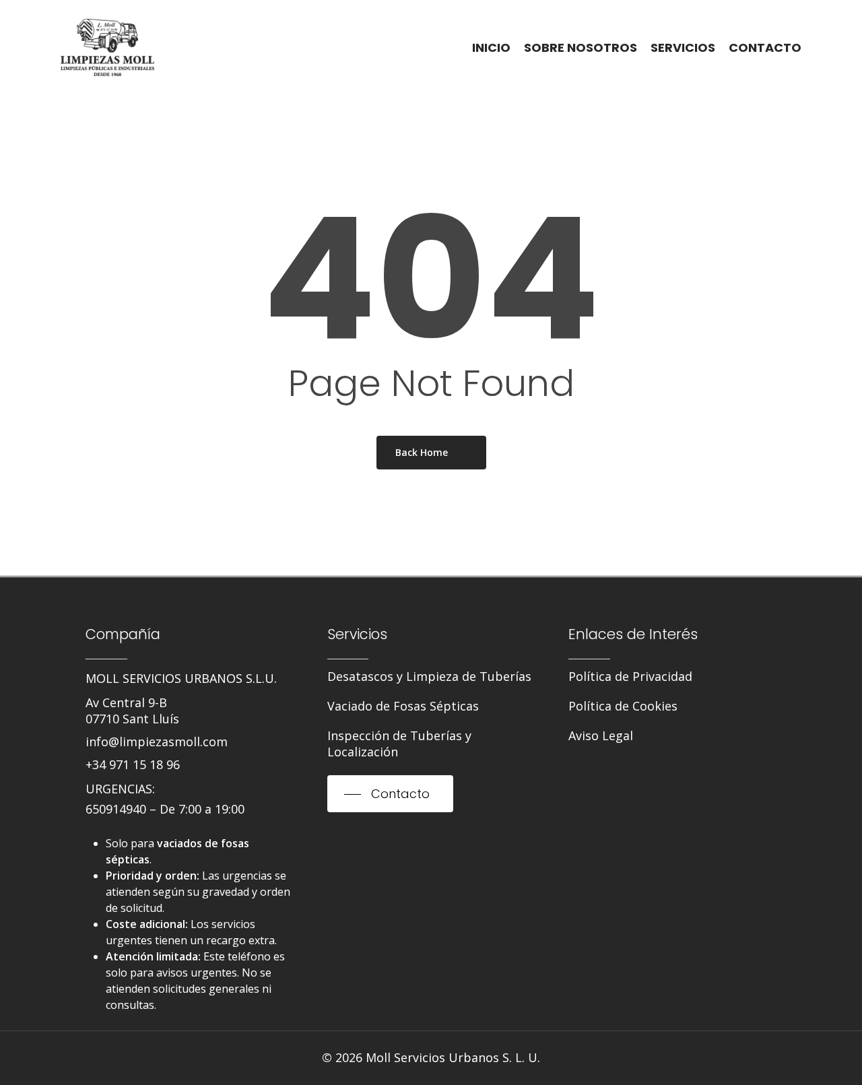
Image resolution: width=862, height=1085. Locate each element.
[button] (132, 710)
